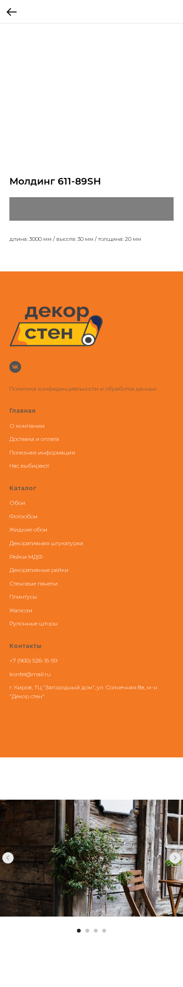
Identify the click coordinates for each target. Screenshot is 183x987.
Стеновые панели (33, 583)
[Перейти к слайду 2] (87, 931)
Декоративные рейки (39, 569)
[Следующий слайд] (175, 858)
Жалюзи (20, 610)
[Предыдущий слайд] (8, 858)
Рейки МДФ (26, 556)
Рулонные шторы (33, 623)
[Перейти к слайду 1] (79, 931)
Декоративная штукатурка (46, 543)
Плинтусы (23, 596)
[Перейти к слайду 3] (96, 931)
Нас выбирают (29, 465)
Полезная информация (42, 452)
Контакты (25, 645)
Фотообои (23, 516)
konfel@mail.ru (30, 674)
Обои (17, 502)
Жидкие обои (28, 529)
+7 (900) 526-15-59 (33, 660)
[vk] (15, 367)
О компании (27, 425)
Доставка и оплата (34, 438)
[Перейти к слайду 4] (104, 931)
